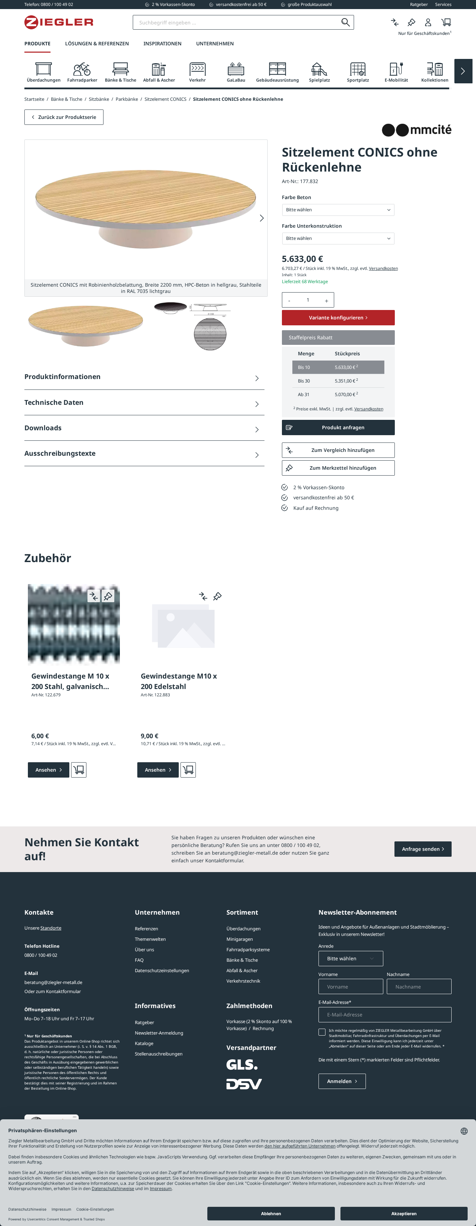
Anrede (325, 946)
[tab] (43, 73)
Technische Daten (54, 402)
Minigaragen (240, 939)
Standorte (50, 928)
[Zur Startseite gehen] (58, 22)
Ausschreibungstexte (59, 453)
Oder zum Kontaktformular (52, 991)
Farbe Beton (296, 197)
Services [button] (443, 4)
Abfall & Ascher (242, 970)
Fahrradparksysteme (248, 949)
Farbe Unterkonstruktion (312, 225)
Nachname (398, 974)
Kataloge (144, 1043)
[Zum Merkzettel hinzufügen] (108, 596)
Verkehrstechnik (243, 981)
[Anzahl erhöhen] (327, 300)
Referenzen (146, 928)
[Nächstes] (262, 218)
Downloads (43, 427)
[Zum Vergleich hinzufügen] (93, 596)
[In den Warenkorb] (78, 770)
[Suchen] (346, 22)
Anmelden (340, 1081)
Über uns (144, 949)
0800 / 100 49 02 (40, 955)
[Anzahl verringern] (289, 300)
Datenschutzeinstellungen (162, 970)
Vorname (328, 974)
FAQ (139, 960)
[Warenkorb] (444, 22)
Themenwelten (150, 939)
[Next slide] (463, 71)
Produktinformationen (62, 376)
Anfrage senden (421, 849)
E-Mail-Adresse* (334, 1002)
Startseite (34, 99)
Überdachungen (244, 928)
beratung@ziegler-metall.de (53, 982)
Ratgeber (144, 1022)
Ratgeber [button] (419, 4)
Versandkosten (383, 268)
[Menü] (74, 1118)
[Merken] (411, 22)
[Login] (428, 22)
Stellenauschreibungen (159, 1054)
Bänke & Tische (242, 960)
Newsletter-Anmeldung (159, 1033)
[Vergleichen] (394, 22)
